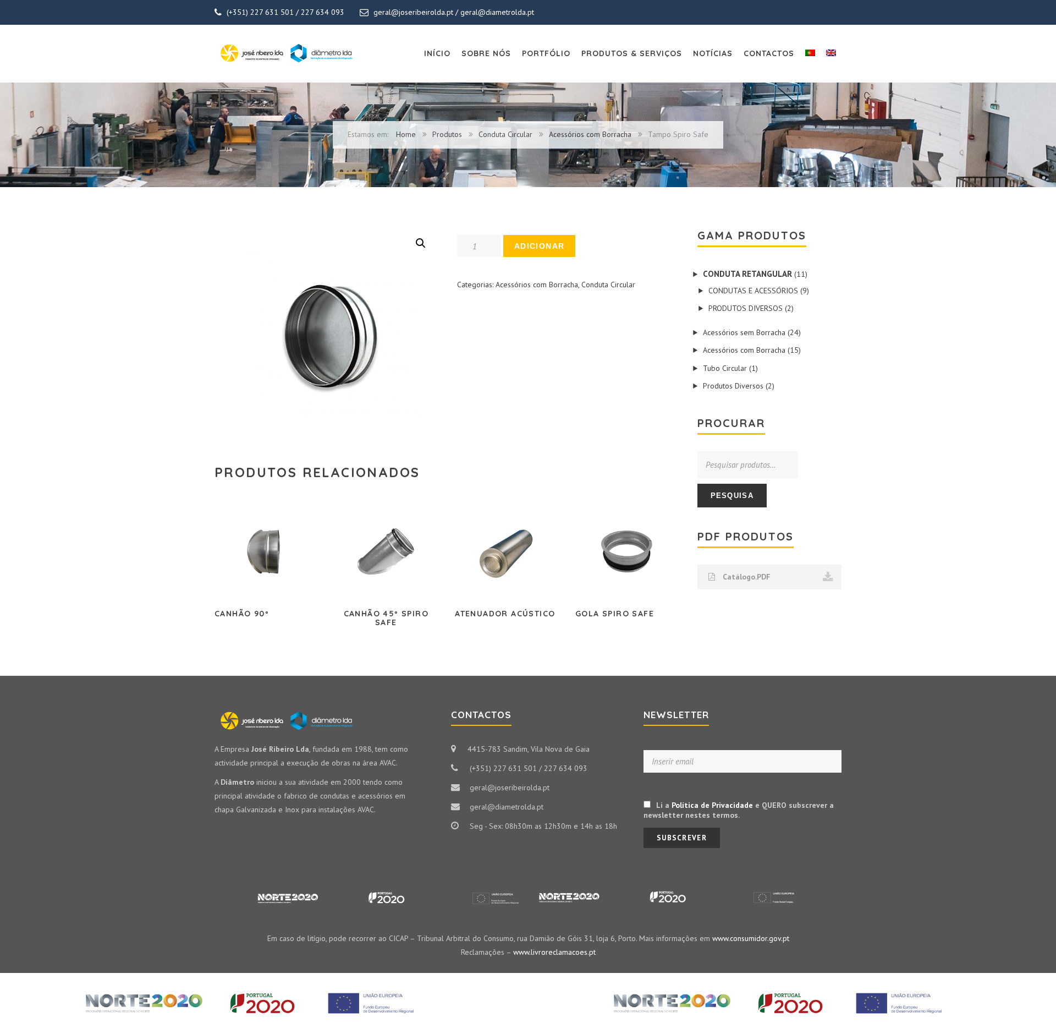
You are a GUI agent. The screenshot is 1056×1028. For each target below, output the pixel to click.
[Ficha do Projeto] (264, 985)
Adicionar (539, 246)
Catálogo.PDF (746, 577)
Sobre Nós (486, 53)
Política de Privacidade (712, 805)
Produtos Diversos (745, 308)
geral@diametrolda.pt (497, 12)
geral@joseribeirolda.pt (413, 12)
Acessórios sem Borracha (744, 332)
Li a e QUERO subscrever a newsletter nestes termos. (739, 810)
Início (437, 53)
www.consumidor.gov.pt (750, 938)
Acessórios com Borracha (590, 134)
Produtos (447, 134)
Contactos (769, 53)
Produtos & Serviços (631, 53)
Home (406, 134)
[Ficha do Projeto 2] (792, 985)
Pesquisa (732, 495)
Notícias (713, 53)
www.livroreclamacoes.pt (554, 952)
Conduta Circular (505, 134)
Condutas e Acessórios (753, 291)
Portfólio (546, 53)
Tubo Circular (725, 368)
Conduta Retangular (747, 274)
